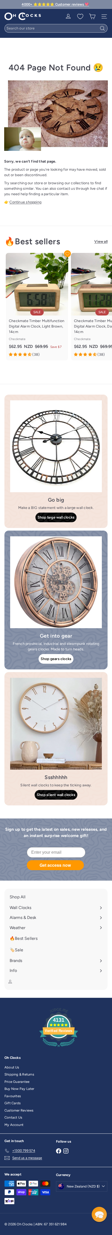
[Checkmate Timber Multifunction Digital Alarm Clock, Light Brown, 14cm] (37, 306)
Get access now (55, 865)
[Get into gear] (56, 582)
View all (101, 241)
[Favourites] (80, 16)
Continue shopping (25, 202)
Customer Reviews (18, 1110)
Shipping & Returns (19, 1074)
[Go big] (56, 446)
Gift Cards (12, 1103)
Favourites (12, 1096)
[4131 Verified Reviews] (58, 1048)
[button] (99, 1214)
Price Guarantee (16, 1082)
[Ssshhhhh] (56, 724)
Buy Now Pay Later (19, 1089)
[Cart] (92, 16)
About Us (11, 1067)
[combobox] (56, 28)
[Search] (102, 28)
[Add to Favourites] (67, 253)
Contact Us (13, 1117)
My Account (13, 1125)
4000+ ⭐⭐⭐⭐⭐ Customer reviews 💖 (55, 4)
